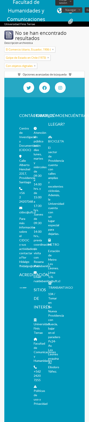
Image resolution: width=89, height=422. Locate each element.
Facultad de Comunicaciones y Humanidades (45, 352)
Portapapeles (70, 21)
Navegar (70, 10)
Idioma (59, 10)
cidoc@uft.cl (27, 212)
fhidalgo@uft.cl (29, 266)
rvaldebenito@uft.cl (47, 281)
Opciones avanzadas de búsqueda (45, 74)
